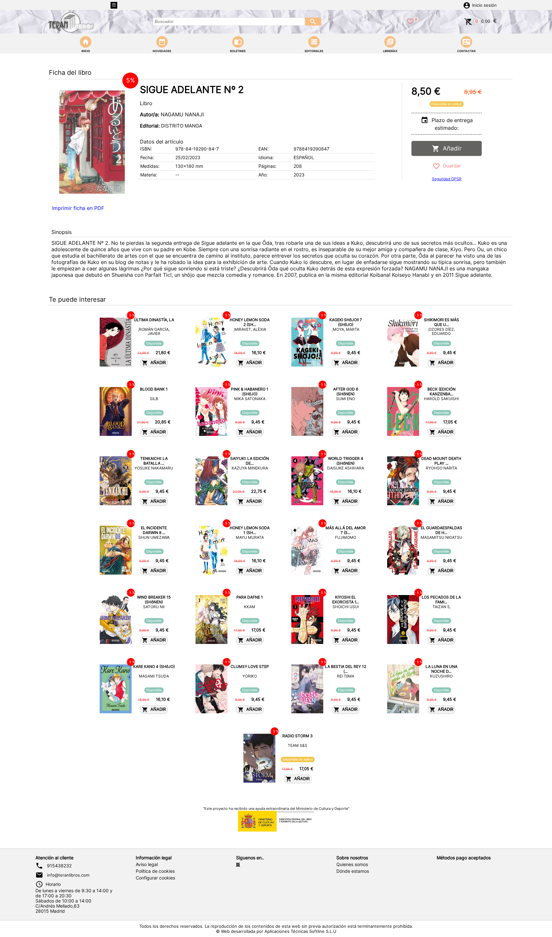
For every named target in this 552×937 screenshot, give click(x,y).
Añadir (451, 148)
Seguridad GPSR (447, 178)
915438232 (59, 865)
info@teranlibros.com (68, 875)
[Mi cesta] (468, 21)
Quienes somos (352, 864)
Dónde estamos (352, 871)
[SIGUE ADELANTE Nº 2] (92, 142)
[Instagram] (114, 5)
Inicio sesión (484, 5)
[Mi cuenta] (467, 5)
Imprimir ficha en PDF (78, 208)
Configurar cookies (155, 877)
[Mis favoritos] (410, 21)
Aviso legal (147, 864)
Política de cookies (155, 871)
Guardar (450, 166)
